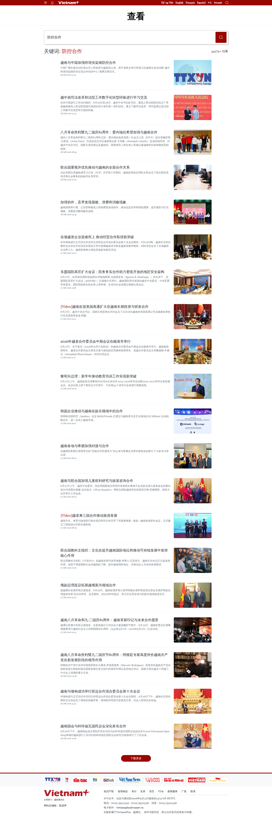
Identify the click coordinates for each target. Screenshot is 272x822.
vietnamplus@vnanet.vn (129, 807)
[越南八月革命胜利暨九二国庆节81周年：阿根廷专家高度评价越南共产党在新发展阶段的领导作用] (193, 664)
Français (190, 2)
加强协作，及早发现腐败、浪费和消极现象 (93, 202)
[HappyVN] (218, 780)
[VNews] (67, 780)
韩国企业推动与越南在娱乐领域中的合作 (91, 411)
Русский (218, 3)
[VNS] (129, 780)
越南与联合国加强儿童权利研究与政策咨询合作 (96, 481)
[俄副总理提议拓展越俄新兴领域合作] (193, 595)
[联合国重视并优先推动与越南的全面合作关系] (193, 177)
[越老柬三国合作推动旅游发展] (193, 525)
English (179, 2)
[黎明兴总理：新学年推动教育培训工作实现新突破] (193, 386)
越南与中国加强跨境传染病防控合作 (88, 63)
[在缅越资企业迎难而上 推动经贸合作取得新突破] (193, 247)
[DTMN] (173, 780)
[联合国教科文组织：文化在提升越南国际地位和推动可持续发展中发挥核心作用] (193, 560)
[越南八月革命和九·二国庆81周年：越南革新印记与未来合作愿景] (193, 630)
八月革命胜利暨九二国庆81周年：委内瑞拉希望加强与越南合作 (108, 132)
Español (201, 2)
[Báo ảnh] (196, 780)
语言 (151, 791)
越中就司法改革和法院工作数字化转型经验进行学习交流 (103, 97)
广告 (184, 791)
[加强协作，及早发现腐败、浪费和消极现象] (193, 212)
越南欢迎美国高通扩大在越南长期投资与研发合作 (110, 307)
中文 (210, 3)
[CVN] (152, 780)
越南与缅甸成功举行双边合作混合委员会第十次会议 (100, 691)
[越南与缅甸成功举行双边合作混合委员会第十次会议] (193, 701)
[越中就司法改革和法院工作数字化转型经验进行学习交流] (193, 107)
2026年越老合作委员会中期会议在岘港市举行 (95, 341)
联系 (193, 791)
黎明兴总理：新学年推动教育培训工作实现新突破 (98, 376)
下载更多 (136, 758)
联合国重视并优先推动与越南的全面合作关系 (95, 167)
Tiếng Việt (167, 2)
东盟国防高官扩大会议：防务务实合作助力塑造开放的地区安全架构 (112, 272)
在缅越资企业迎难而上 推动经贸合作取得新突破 (97, 237)
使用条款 (123, 791)
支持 (142, 791)
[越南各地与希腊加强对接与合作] (193, 455)
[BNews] (95, 780)
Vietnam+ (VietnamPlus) (69, 2)
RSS (134, 791)
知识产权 (109, 791)
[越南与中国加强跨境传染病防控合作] (193, 72)
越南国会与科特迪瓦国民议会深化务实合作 (93, 726)
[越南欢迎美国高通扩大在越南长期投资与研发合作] (193, 316)
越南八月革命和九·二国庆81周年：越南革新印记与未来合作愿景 (109, 620)
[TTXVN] (52, 780)
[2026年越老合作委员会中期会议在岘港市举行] (193, 351)
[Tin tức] (80, 780)
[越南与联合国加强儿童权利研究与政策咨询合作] (193, 490)
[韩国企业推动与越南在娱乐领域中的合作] (193, 421)
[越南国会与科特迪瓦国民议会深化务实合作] (193, 736)
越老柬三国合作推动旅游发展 (94, 515)
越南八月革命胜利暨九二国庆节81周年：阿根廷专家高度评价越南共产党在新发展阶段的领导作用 (114, 657)
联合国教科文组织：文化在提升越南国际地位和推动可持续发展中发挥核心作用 (114, 553)
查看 (136, 16)
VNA (161, 791)
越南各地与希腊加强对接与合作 (84, 446)
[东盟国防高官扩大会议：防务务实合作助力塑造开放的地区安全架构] (193, 281)
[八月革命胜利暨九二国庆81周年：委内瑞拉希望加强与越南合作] (193, 142)
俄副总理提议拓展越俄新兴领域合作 (88, 585)
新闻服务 (172, 791)
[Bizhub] (108, 780)
